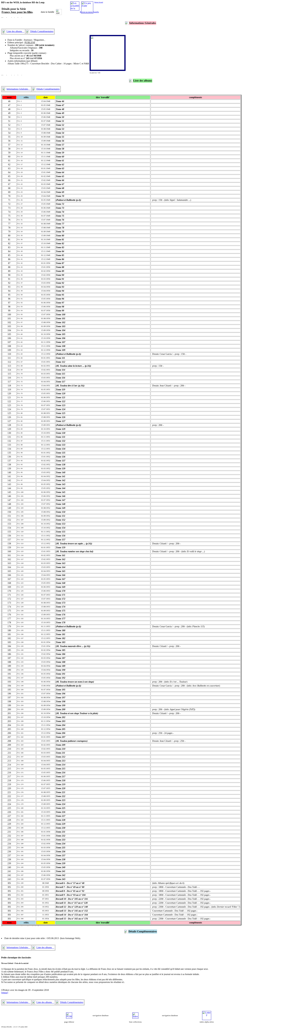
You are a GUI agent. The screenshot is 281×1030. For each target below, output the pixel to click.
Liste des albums (15, 31)
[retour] (4, 992)
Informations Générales (18, 89)
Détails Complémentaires (41, 31)
